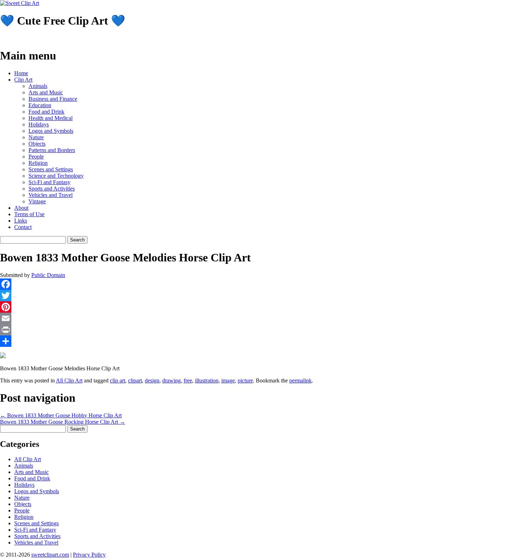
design (152, 380)
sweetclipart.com (50, 555)
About (21, 208)
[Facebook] (261, 284)
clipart (135, 380)
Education (39, 105)
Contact (23, 227)
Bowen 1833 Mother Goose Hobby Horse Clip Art (61, 415)
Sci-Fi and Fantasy (49, 182)
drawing (171, 380)
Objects (37, 144)
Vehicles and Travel (50, 195)
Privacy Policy (89, 555)
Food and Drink (46, 112)
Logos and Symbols (50, 131)
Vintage (37, 201)
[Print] (261, 329)
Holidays (38, 124)
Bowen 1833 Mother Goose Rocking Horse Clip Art (62, 422)
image (228, 380)
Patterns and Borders (51, 150)
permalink (300, 380)
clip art (117, 380)
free (188, 380)
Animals (37, 86)
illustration (206, 380)
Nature (36, 137)
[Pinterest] (261, 307)
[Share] (261, 341)
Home (21, 73)
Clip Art (23, 80)
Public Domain (48, 275)
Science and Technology (56, 176)
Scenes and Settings (50, 169)
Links (20, 221)
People (36, 156)
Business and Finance (52, 99)
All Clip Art (69, 380)
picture (245, 380)
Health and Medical (50, 118)
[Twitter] (261, 295)
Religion (38, 163)
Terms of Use (29, 214)
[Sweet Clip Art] (19, 3)
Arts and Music (45, 92)
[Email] (261, 318)
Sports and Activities (51, 189)
